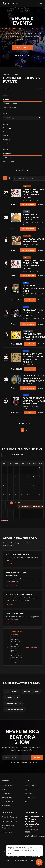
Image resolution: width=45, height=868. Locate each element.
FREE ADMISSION (28, 204)
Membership (7, 797)
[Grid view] (9, 178)
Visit (3, 789)
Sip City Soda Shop (9, 821)
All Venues (7, 153)
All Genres (7, 128)
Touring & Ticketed (10, 103)
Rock (5, 132)
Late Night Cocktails (13, 703)
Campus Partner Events (14, 710)
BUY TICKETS (22, 48)
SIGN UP (37, 757)
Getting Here (30, 785)
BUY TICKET (30, 299)
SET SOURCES (31, 647)
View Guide (10, 623)
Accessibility (30, 797)
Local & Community (10, 107)
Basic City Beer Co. (10, 161)
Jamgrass (6, 140)
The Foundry (7, 157)
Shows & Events (8, 785)
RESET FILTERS (22, 170)
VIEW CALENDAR (22, 55)
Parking (28, 789)
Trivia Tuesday (11, 691)
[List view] (5, 178)
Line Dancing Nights (31, 691)
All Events (7, 99)
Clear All (39, 89)
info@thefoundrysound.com (34, 836)
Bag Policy (29, 793)
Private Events (7, 801)
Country (6, 143)
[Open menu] (41, 3)
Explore (9, 604)
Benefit (5, 136)
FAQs (27, 801)
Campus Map (7, 832)
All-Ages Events (11, 697)
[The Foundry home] (10, 3)
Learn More (10, 564)
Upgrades (6, 793)
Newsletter (6, 806)
